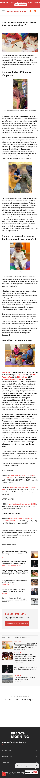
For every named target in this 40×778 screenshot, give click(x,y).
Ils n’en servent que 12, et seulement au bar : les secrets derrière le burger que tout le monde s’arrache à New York (25, 657)
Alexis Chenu (18, 671)
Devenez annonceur (9, 745)
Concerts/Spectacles (11, 565)
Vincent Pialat (18, 662)
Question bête (8, 584)
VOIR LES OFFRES (20, 4)
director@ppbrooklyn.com (17, 518)
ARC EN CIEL (32, 504)
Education (31, 29)
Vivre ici (5, 557)
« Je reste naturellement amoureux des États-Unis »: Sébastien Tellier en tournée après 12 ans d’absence (15, 572)
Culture (5, 604)
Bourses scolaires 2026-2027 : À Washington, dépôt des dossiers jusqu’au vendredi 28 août (25, 646)
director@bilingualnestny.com (18, 487)
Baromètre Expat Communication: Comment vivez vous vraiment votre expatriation (15, 553)
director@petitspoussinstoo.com (20, 475)
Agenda (5, 593)
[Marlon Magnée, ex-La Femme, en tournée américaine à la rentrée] (7, 669)
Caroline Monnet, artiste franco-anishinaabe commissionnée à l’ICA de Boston (14, 600)
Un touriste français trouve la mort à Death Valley (24, 678)
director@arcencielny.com (18, 504)
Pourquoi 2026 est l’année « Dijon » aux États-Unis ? (14, 581)
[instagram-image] (8, 708)
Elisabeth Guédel (19, 649)
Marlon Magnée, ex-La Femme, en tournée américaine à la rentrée (14, 562)
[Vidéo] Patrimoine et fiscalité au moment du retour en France (14, 590)
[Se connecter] (30, 11)
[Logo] (17, 11)
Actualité (6, 576)
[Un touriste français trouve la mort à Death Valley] (7, 679)
